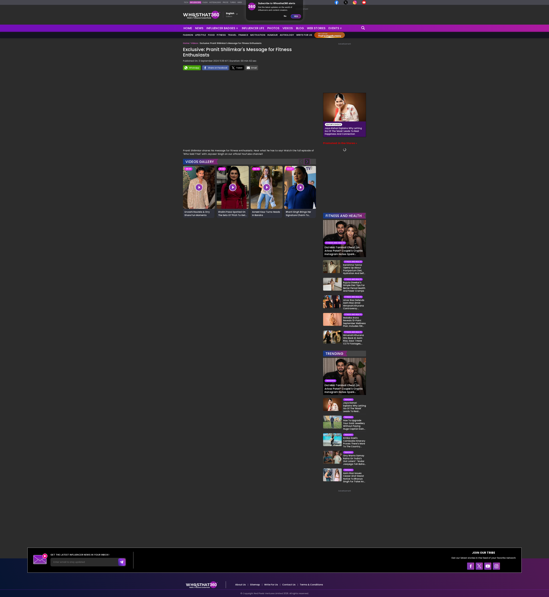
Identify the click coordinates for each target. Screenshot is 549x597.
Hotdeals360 (215, 2)
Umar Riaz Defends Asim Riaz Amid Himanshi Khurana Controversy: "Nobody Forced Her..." (353, 304)
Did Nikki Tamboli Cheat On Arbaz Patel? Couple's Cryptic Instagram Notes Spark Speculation (344, 251)
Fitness (221, 35)
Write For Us (304, 35)
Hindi (239, 2)
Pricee (225, 2)
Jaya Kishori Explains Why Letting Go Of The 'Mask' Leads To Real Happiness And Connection (343, 131)
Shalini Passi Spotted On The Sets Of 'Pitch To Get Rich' (231, 213)
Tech (186, 2)
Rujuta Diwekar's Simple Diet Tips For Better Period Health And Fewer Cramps (354, 286)
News (199, 28)
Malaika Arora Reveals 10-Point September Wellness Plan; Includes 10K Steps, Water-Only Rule (354, 322)
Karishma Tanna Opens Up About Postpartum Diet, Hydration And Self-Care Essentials (354, 269)
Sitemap (255, 584)
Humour (272, 35)
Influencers (195, 2)
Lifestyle (200, 35)
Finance (243, 35)
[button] (307, 161)
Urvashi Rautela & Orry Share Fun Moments (197, 213)
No (285, 16)
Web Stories (316, 28)
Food (211, 35)
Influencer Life (253, 28)
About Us (240, 584)
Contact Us (289, 584)
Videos (288, 28)
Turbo (233, 2)
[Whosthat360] (201, 15)
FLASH (205, 2)
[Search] (363, 28)
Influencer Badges (221, 27)
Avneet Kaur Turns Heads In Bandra (266, 213)
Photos (273, 28)
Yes (296, 16)
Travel (232, 35)
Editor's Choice (333, 124)
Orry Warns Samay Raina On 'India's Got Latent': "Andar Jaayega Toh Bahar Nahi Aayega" (354, 459)
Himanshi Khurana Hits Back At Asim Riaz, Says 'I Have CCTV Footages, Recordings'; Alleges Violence (354, 339)
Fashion (188, 35)
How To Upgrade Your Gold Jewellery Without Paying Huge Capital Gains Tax (354, 424)
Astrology (287, 35)
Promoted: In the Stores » (340, 143)
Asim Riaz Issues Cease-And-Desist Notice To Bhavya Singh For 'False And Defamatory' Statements (354, 477)
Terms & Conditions (311, 584)
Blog (300, 28)
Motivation (257, 35)
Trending (334, 353)
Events (334, 28)
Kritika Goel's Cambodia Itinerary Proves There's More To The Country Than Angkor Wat (354, 442)
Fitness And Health (344, 215)
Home (188, 28)
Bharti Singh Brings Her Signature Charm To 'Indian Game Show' (298, 213)
